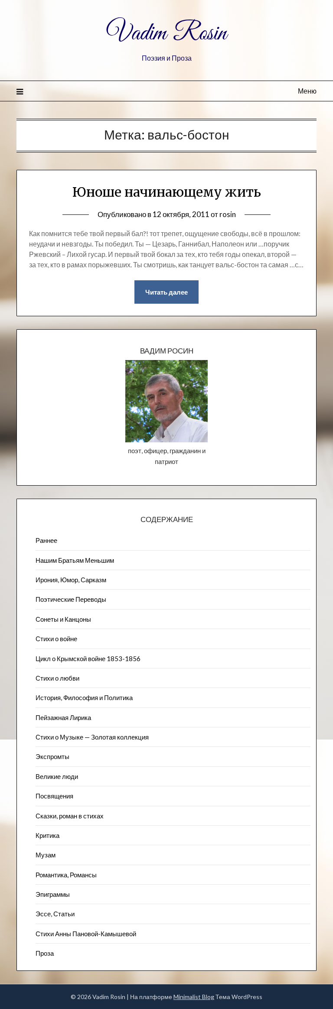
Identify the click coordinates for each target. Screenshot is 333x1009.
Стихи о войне (56, 638)
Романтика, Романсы (66, 875)
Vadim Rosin (166, 33)
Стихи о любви (57, 678)
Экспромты (52, 756)
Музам (46, 855)
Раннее (46, 540)
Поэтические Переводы (71, 599)
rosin (227, 214)
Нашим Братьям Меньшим (75, 560)
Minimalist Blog (193, 996)
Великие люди (57, 776)
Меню (307, 91)
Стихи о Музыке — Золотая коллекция (92, 737)
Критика (47, 835)
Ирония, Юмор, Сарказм (71, 580)
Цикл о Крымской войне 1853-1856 (88, 658)
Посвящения (54, 796)
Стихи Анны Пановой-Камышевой (86, 934)
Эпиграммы (53, 894)
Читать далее (166, 292)
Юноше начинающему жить (166, 192)
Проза (45, 953)
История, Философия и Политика (84, 697)
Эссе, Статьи (55, 914)
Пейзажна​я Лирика (63, 717)
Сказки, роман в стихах (70, 816)
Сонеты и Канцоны (63, 619)
